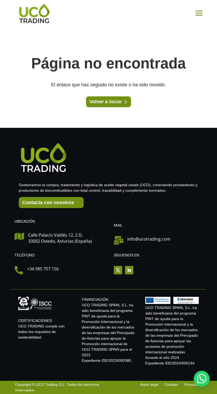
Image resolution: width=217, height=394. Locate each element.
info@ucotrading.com (148, 239)
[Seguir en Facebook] (118, 270)
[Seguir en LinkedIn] (129, 270)
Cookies (171, 384)
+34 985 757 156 (43, 269)
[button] (202, 379)
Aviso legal (149, 384)
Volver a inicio (105, 101)
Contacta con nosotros (48, 202)
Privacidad (193, 384)
